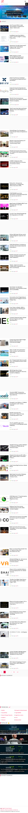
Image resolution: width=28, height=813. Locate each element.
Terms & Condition (9, 809)
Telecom (3, 720)
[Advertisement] (14, 71)
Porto (16, 717)
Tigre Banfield (18, 712)
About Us (2, 809)
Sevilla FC (4, 717)
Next (14, 672)
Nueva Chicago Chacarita (7, 715)
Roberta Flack (18, 720)
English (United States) (7, 808)
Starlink (3, 710)
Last (17, 672)
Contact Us (15, 809)
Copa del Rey (4, 712)
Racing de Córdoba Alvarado (21, 710)
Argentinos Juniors (19, 715)
